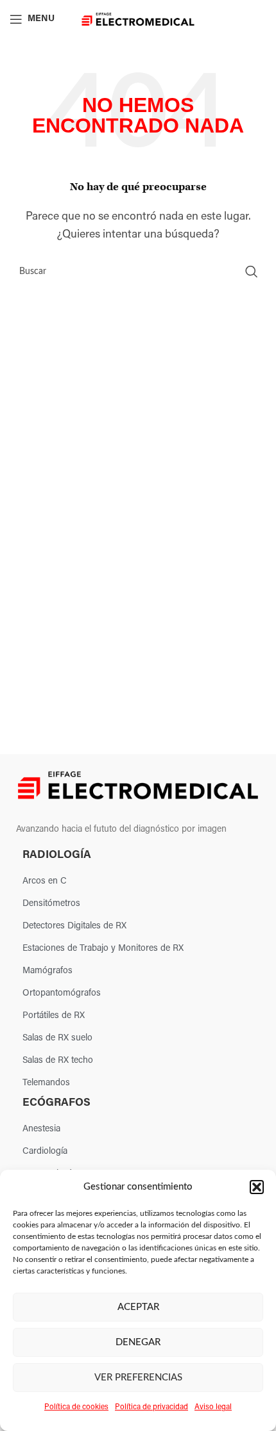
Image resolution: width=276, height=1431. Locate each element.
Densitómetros (51, 904)
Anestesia (41, 1129)
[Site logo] (138, 19)
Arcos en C (44, 881)
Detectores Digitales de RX (74, 926)
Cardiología (44, 1151)
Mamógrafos (47, 971)
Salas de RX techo (57, 1060)
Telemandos (46, 1083)
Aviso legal (213, 1407)
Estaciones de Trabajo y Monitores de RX (103, 948)
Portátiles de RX (53, 1016)
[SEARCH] (251, 271)
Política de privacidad (151, 1407)
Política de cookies (76, 1407)
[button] (256, 1187)
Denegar (138, 1342)
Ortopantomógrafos (61, 993)
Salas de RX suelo (57, 1038)
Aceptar (138, 1307)
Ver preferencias (138, 1377)
